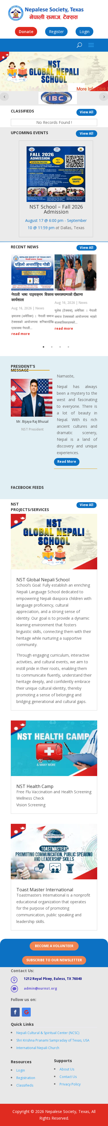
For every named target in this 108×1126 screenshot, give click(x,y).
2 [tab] (52, 347)
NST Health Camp (34, 786)
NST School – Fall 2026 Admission (56, 209)
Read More (66, 461)
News (39, 308)
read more (20, 333)
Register (56, 31)
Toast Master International (44, 890)
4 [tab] (68, 347)
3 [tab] (60, 347)
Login (84, 31)
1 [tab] (43, 347)
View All (86, 112)
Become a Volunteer (54, 946)
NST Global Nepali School (43, 580)
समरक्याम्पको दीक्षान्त (69, 294)
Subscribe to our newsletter (54, 960)
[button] (7, 71)
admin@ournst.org (40, 988)
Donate (26, 31)
